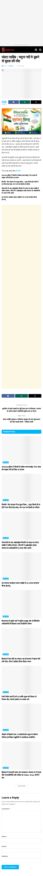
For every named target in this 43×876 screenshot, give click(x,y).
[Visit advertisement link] (21, 21)
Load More (21, 786)
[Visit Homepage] (8, 49)
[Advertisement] (21, 297)
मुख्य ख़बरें (5, 462)
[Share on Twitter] (36, 102)
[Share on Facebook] (13, 102)
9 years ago (20, 66)
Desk (11, 66)
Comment (6, 809)
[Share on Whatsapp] (25, 102)
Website (5, 856)
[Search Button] (40, 49)
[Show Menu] (36, 49)
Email (4, 846)
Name (5, 836)
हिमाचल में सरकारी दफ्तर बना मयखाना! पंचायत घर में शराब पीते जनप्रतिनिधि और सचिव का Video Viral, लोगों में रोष (21, 775)
